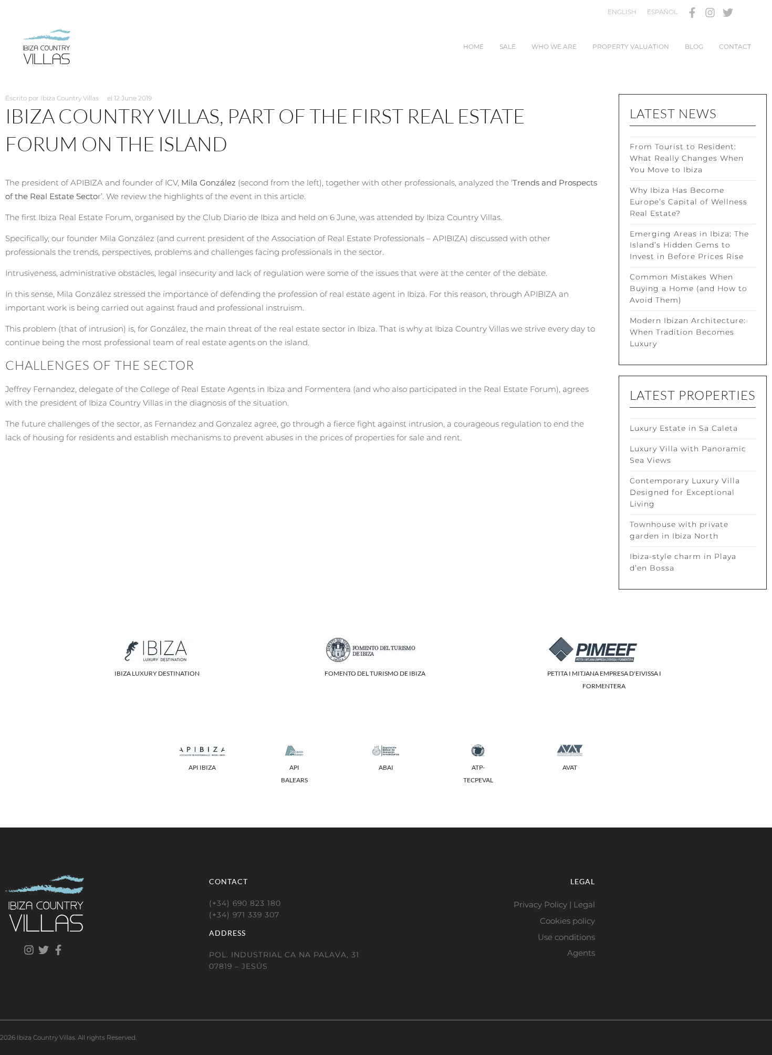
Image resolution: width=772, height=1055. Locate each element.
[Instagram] (710, 12)
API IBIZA (202, 767)
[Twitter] (728, 12)
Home (473, 46)
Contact (735, 46)
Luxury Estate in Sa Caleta (684, 428)
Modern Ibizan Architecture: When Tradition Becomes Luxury (688, 332)
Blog (694, 46)
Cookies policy (567, 921)
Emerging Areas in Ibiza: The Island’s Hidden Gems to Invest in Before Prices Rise (689, 245)
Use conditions (566, 937)
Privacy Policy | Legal (554, 904)
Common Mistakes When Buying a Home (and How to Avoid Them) (688, 288)
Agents (581, 953)
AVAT (569, 767)
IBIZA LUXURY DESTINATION (157, 673)
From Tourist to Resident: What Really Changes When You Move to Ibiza (687, 158)
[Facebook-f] (692, 12)
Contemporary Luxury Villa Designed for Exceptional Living (685, 492)
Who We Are (554, 46)
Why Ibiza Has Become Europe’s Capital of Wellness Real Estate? (688, 201)
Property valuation (630, 46)
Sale (507, 46)
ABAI (386, 767)
